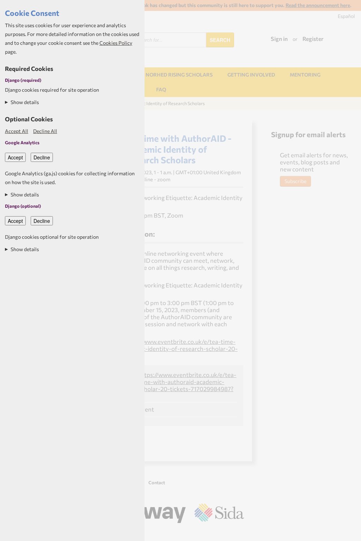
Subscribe (295, 181)
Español (346, 16)
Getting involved (251, 75)
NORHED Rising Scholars (179, 75)
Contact (156, 482)
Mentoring (305, 75)
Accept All (16, 131)
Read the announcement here (318, 5)
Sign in (279, 38)
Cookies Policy (115, 43)
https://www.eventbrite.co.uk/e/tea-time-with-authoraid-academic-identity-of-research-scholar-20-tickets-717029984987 (157, 348)
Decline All (45, 131)
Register (313, 38)
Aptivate (238, 533)
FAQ (161, 89)
